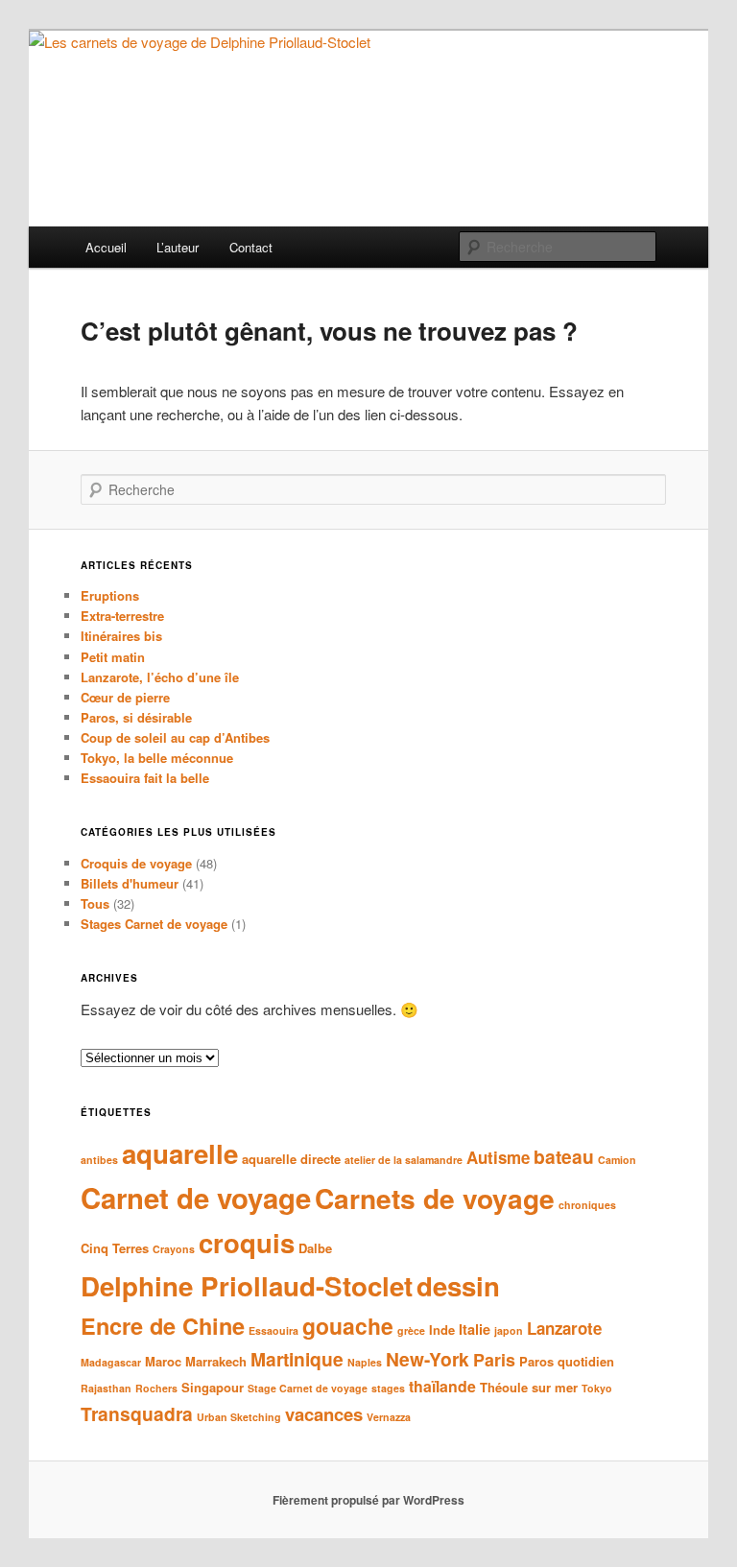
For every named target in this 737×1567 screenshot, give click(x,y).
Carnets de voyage (435, 1198)
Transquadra (137, 1413)
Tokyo (597, 1388)
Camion (617, 1159)
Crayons (174, 1249)
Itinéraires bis (121, 636)
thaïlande (442, 1386)
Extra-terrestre (122, 615)
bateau (564, 1156)
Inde (442, 1329)
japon (508, 1330)
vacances (324, 1414)
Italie (474, 1329)
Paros (536, 1361)
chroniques (587, 1205)
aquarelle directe (291, 1159)
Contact (251, 247)
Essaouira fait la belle (145, 778)
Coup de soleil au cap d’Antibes (175, 737)
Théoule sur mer (529, 1387)
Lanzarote (564, 1328)
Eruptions (110, 595)
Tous (95, 903)
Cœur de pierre (125, 697)
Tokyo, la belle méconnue (157, 757)
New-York (427, 1358)
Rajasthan (106, 1388)
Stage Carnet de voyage (308, 1388)
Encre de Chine (163, 1325)
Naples (364, 1362)
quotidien (586, 1361)
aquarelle (180, 1153)
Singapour (212, 1387)
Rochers (156, 1388)
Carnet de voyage (196, 1197)
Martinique (297, 1358)
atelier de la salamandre (404, 1159)
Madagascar (111, 1362)
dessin (458, 1285)
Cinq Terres (115, 1248)
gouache (347, 1325)
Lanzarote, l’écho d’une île (160, 677)
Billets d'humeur (129, 883)
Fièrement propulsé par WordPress (368, 1499)
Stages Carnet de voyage (154, 923)
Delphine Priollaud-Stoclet (247, 1286)
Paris (494, 1359)
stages (388, 1388)
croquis (247, 1242)
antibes (99, 1159)
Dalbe (315, 1248)
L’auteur (177, 247)
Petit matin (113, 657)
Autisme (498, 1157)
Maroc (163, 1361)
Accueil (106, 247)
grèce (411, 1330)
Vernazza (389, 1417)
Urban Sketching (239, 1417)
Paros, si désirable (136, 717)
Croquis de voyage (136, 863)
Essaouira (273, 1330)
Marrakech (216, 1361)
